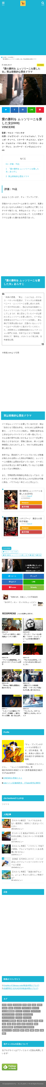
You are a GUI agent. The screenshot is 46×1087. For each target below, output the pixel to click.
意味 (9, 1024)
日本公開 (30, 1024)
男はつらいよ (7, 1030)
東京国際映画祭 (8, 1027)
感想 (32, 555)
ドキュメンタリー (8, 1014)
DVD (24, 1005)
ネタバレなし (28, 1014)
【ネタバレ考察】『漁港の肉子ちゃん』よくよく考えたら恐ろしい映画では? (27, 875)
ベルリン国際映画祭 (9, 1021)
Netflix (40, 1005)
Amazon (25, 503)
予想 (36, 1021)
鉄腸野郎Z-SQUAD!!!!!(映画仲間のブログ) (20, 988)
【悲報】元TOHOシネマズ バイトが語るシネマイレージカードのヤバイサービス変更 (27, 862)
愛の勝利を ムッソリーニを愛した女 (15, 555)
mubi (34, 1005)
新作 (23, 1024)
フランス (19, 1017)
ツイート (5, 804)
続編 (27, 1030)
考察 (32, 1030)
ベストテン (27, 1017)
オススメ (35, 1008)
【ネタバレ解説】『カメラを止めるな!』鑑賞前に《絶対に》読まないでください (27, 823)
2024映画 (7, 548)
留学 (22, 1030)
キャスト (19, 1011)
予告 (25, 1021)
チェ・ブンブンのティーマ (21, 1083)
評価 (39, 555)
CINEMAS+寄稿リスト (12, 778)
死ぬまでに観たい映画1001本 (24, 1027)
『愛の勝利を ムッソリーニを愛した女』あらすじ (22, 170)
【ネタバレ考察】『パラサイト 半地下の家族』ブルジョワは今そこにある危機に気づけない (27, 849)
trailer (11, 1008)
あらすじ (17, 1008)
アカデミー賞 (26, 1008)
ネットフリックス (8, 1017)
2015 (4, 1005)
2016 (9, 1005)
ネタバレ (19, 1014)
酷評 (4, 1033)
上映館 (19, 1021)
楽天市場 (25, 507)
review (5, 1008)
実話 (4, 1024)
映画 (36, 1024)
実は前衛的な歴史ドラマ (17, 176)
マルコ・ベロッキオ (10, 552)
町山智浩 (16, 1030)
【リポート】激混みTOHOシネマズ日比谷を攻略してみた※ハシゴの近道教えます (27, 836)
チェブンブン (35, 1011)
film (29, 1005)
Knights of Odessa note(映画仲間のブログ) (21, 985)
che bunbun (17, 1005)
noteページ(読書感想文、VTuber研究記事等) (21, 783)
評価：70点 (12, 164)
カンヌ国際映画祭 (8, 1011)
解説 (36, 1030)
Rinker (29, 496)
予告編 (31, 1021)
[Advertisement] (23, 31)
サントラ (26, 1011)
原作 (41, 1021)
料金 (18, 1024)
